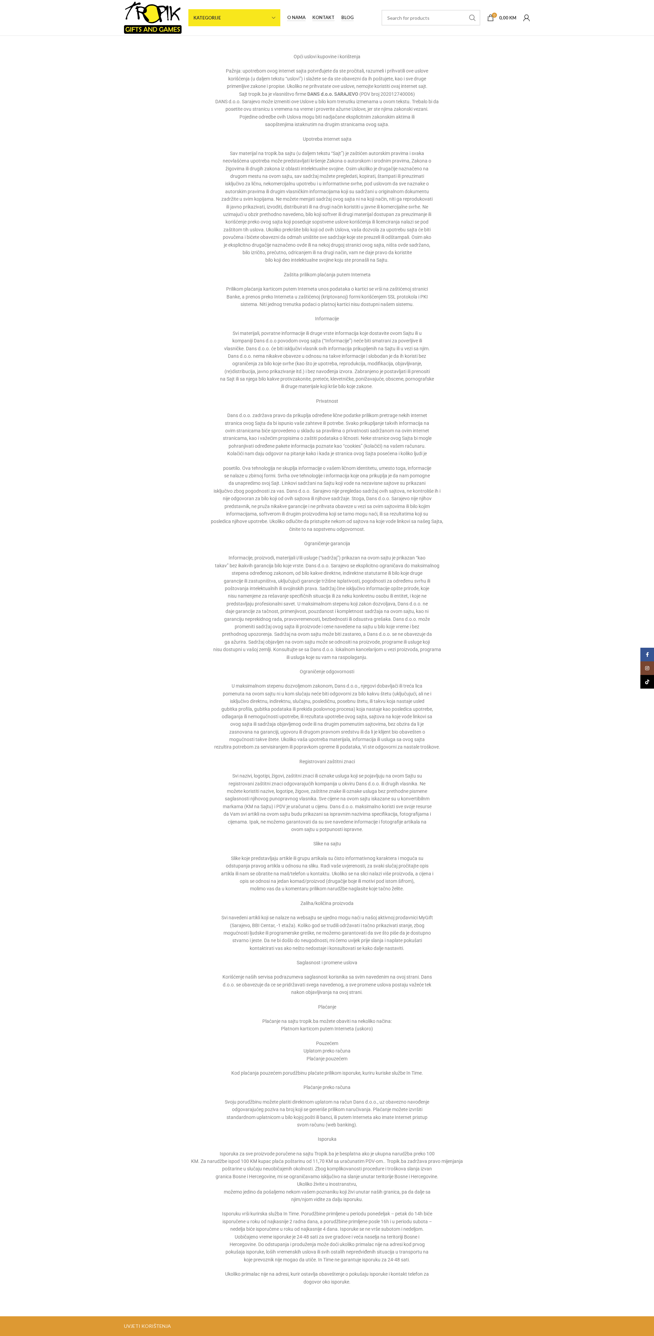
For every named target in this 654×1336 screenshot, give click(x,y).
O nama (296, 17)
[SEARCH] (472, 18)
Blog (347, 17)
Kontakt (323, 17)
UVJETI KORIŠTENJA (147, 1326)
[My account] (526, 18)
